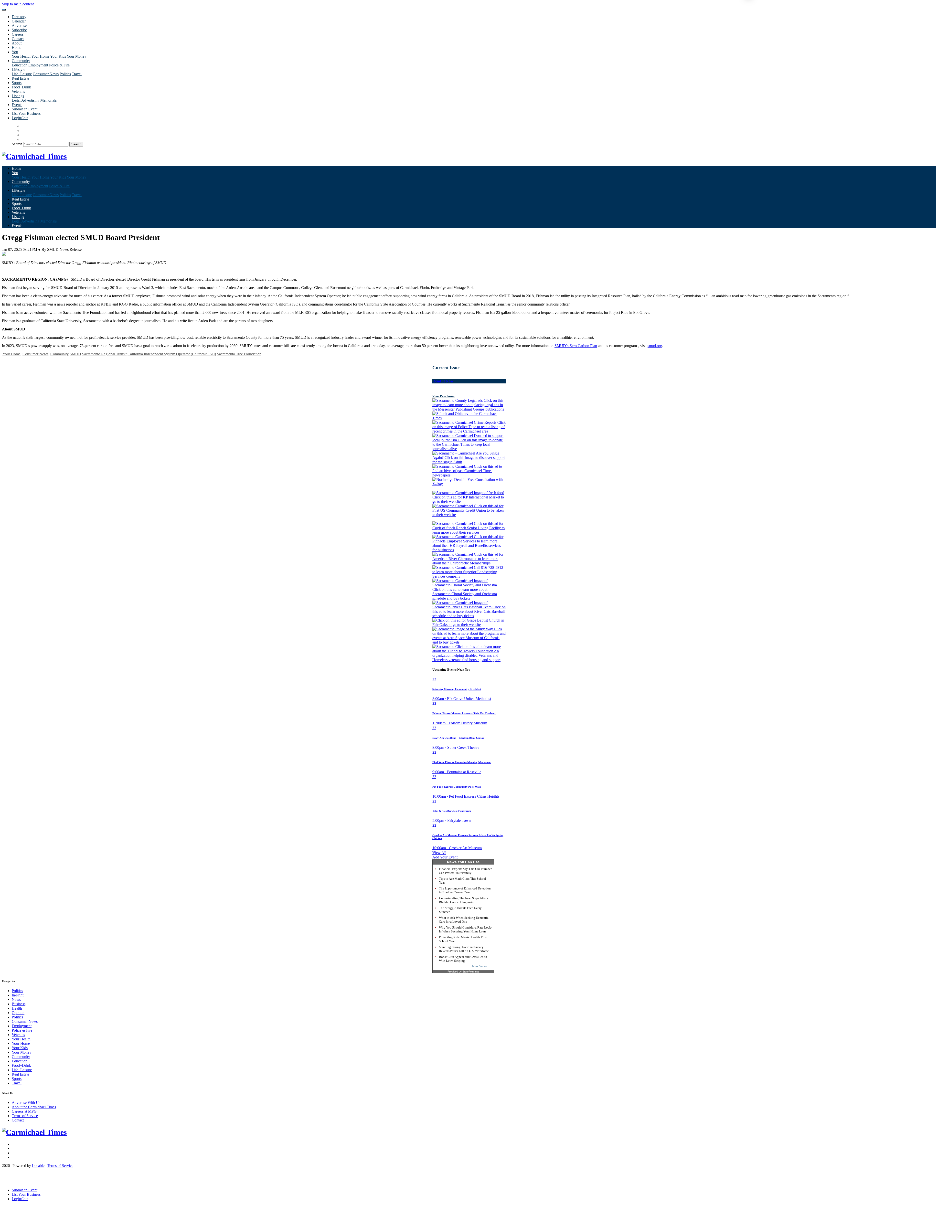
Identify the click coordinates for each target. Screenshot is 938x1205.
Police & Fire (59, 65)
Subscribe (19, 30)
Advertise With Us (26, 1102)
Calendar (19, 21)
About (16, 43)
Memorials (48, 100)
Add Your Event (445, 857)
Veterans (18, 91)
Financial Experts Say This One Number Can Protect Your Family (465, 871)
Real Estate (20, 78)
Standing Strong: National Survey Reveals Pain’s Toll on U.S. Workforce (464, 949)
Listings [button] (18, 96)
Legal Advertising (25, 100)
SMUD (75, 354)
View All (439, 853)
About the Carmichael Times (34, 1107)
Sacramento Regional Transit (104, 354)
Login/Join (20, 118)
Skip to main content (18, 4)
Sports (16, 83)
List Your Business (26, 113)
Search (17, 144)
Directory (19, 17)
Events (17, 105)
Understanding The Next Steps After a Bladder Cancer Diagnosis (464, 900)
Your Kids (58, 56)
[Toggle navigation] (4, 10)
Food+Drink (21, 87)
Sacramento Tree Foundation (239, 354)
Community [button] (21, 61)
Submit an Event (24, 109)
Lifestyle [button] (18, 69)
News (16, 999)
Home (16, 47)
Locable (38, 1165)
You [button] (15, 52)
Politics (65, 74)
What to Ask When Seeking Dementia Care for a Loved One (464, 919)
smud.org (655, 346)
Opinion (18, 1013)
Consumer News (46, 74)
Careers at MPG (24, 1111)
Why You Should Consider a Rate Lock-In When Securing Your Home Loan (465, 929)
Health (17, 1008)
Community (59, 354)
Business (18, 1004)
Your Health (21, 56)
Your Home (40, 56)
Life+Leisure (22, 74)
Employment (38, 65)
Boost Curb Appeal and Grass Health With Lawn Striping (463, 958)
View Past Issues (443, 396)
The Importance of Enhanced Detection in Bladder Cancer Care (465, 890)
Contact (18, 39)
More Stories (479, 966)
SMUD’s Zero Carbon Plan (575, 346)
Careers (17, 34)
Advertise (19, 25)
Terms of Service (25, 1116)
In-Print (17, 995)
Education (19, 65)
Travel (77, 74)
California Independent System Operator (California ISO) (172, 354)
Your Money (76, 56)
